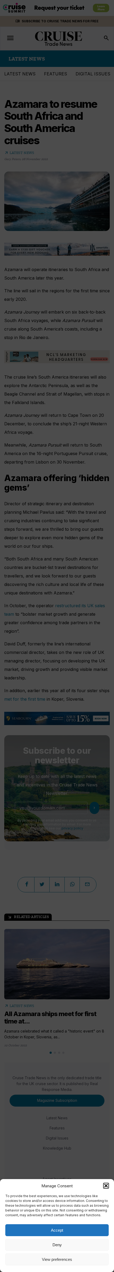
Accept (57, 1230)
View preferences (57, 1259)
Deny (57, 1245)
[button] (106, 1185)
